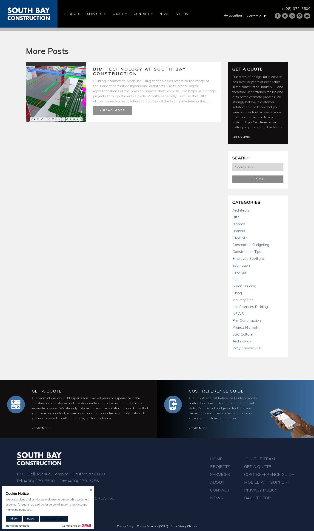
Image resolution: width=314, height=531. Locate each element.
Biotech (238, 224)
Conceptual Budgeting (250, 244)
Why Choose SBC (247, 348)
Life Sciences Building (250, 306)
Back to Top (257, 497)
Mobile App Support (267, 482)
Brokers (238, 231)
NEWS (238, 313)
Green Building (244, 286)
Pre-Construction (246, 320)
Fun (235, 279)
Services (95, 14)
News (164, 14)
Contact (142, 14)
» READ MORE (112, 110)
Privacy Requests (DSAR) (152, 526)
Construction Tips (246, 251)
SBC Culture (242, 334)
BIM (235, 217)
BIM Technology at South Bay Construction (139, 71)
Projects (72, 14)
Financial (239, 272)
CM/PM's (239, 237)
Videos (182, 14)
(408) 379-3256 (83, 480)
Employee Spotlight (248, 258)
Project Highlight (246, 327)
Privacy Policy (260, 490)
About (118, 14)
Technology (241, 341)
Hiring (237, 293)
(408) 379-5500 (296, 8)
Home (216, 458)
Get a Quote (247, 69)
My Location (233, 15)
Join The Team (259, 458)
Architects (240, 210)
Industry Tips (242, 299)
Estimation (241, 265)
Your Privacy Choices (184, 526)
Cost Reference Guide (216, 391)
